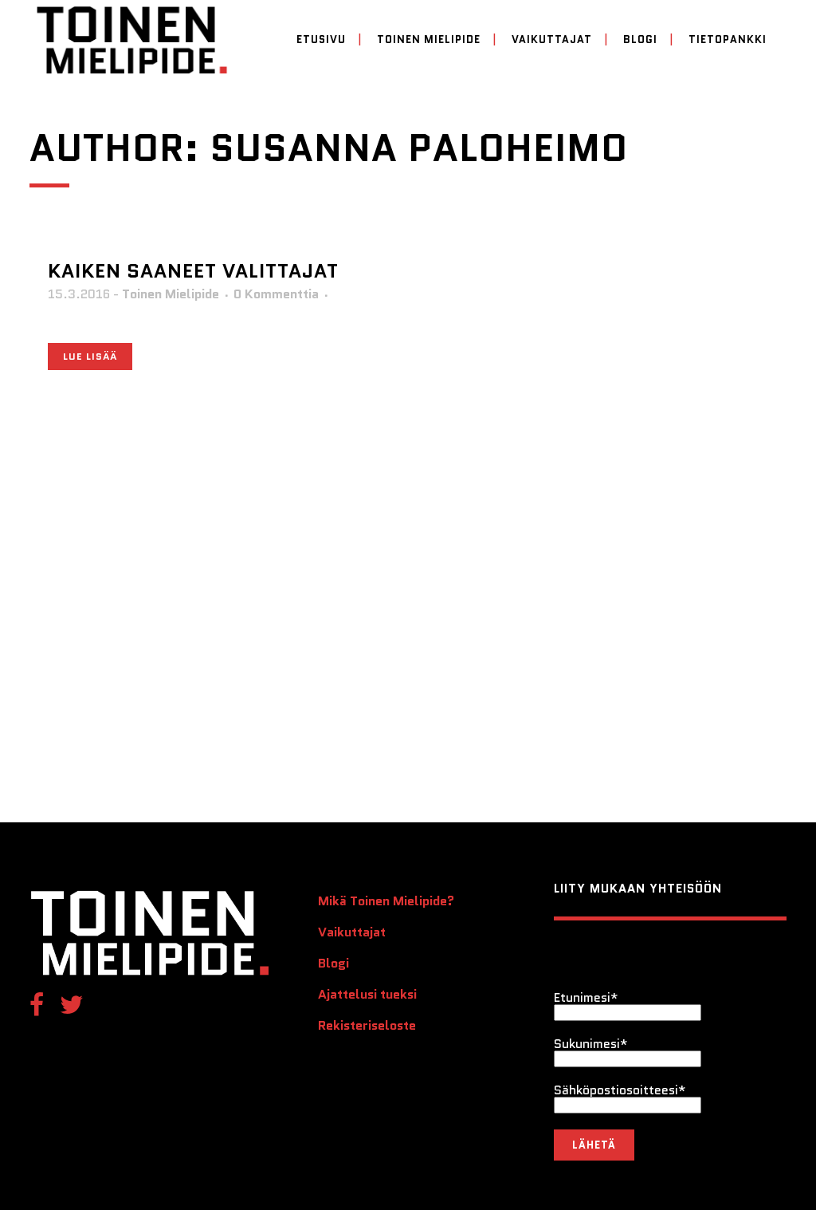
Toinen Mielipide (170, 294)
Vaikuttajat (352, 932)
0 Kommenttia (276, 294)
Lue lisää (90, 356)
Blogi (333, 963)
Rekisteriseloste (367, 1026)
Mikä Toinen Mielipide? (386, 901)
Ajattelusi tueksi (367, 994)
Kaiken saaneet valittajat (193, 271)
